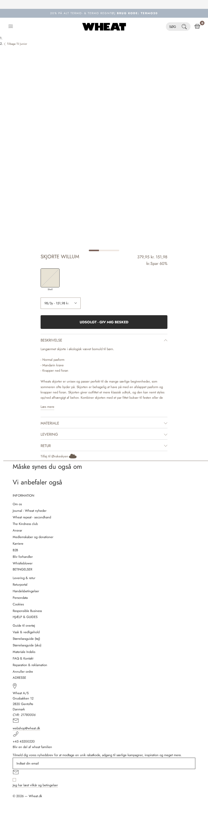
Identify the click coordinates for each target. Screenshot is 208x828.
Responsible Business (27, 610)
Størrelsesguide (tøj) (26, 638)
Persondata (20, 597)
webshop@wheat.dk (26, 728)
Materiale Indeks (24, 651)
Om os (17, 504)
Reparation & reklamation (30, 665)
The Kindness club (25, 523)
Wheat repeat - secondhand (32, 517)
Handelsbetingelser (26, 591)
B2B (15, 550)
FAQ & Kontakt (23, 658)
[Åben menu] (11, 26)
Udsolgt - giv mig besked (104, 322)
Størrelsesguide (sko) (27, 645)
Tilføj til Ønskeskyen (54, 456)
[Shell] (50, 277)
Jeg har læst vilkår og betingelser (35, 785)
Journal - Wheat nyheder (29, 510)
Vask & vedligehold (26, 632)
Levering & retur (24, 578)
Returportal (20, 584)
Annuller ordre (23, 671)
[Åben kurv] (197, 26)
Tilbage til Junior (17, 44)
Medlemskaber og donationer (33, 537)
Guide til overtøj (24, 625)
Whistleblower (22, 563)
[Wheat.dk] (104, 27)
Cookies (18, 604)
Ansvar (17, 530)
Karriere (18, 543)
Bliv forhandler (23, 556)
